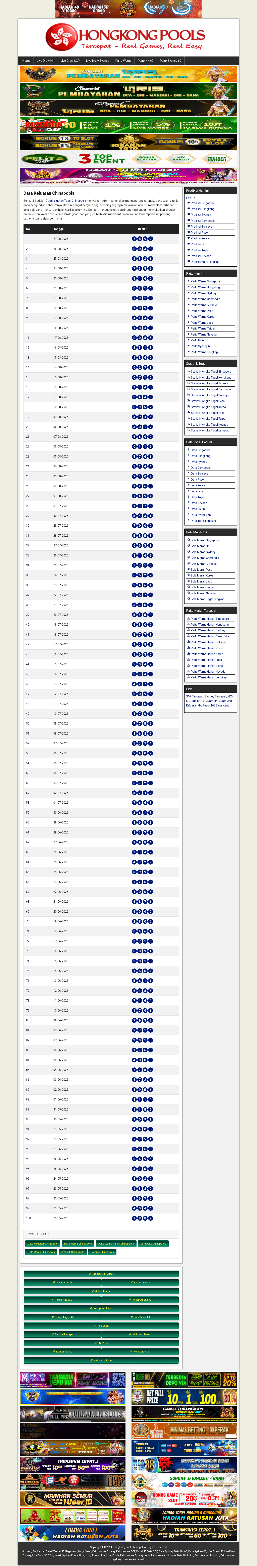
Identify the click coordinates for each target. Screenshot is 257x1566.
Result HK (209, 705)
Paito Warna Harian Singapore (209, 618)
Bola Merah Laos (201, 581)
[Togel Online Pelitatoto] (128, 159)
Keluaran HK (193, 705)
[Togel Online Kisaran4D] (128, 125)
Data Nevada (198, 503)
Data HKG (213, 700)
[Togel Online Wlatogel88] (72, 1482)
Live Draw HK (45, 60)
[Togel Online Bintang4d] (72, 1465)
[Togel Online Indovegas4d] (184, 1533)
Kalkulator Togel (102, 1360)
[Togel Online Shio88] (184, 1516)
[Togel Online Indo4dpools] (72, 1533)
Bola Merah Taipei (202, 587)
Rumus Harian (141, 1282)
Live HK (190, 198)
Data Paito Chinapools (153, 1243)
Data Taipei (197, 497)
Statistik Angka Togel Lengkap (209, 430)
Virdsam (26, 1551)
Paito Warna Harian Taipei (206, 665)
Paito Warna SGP (125, 1551)
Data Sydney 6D (200, 514)
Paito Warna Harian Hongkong (209, 624)
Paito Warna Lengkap (204, 352)
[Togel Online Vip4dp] (184, 1414)
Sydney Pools (70, 1555)
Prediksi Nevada (200, 256)
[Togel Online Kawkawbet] (72, 1414)
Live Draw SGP (70, 60)
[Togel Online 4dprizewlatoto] (72, 1499)
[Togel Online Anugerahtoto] (184, 1448)
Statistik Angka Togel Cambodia (211, 389)
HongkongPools (109, 1555)
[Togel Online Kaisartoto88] (72, 1516)
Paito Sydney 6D (170, 60)
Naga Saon (84, 1551)
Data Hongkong (200, 456)
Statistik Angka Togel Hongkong (210, 377)
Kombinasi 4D (64, 1351)
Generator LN (64, 1282)
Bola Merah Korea (201, 575)
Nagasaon (71, 1551)
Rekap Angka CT (64, 1299)
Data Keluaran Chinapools (48, 193)
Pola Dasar (102, 1325)
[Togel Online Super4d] (128, 108)
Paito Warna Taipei (202, 328)
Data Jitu (226, 700)
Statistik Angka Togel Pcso (207, 401)
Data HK (141, 1551)
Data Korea (197, 485)
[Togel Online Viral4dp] (128, 176)
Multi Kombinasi (141, 1334)
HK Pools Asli (137, 1559)
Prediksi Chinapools (102, 1252)
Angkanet (55, 1555)
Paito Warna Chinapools (78, 1243)
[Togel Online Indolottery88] (184, 1465)
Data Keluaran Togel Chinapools (66, 200)
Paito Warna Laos (201, 322)
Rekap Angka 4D (64, 1317)
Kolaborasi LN (141, 1351)
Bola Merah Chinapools (41, 1252)
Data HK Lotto (185, 1555)
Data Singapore (200, 450)
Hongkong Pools (89, 1555)
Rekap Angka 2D (102, 1308)
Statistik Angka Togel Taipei (208, 418)
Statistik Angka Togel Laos (207, 412)
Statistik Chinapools (72, 1252)
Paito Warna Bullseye (204, 305)
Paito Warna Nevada (203, 334)
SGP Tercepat (195, 696)
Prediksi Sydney (200, 214)
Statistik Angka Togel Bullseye (209, 395)
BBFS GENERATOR (103, 1273)
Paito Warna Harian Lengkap (208, 677)
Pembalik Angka (63, 1334)
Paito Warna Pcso (201, 310)
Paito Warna (123, 60)
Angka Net (39, 1551)
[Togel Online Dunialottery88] (184, 1431)
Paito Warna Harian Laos (206, 659)
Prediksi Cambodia (202, 220)
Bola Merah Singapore (204, 540)
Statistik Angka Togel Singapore (211, 371)
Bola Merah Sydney (202, 552)
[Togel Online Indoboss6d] (184, 1380)
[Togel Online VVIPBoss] (128, 74)
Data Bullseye (199, 473)
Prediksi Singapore (202, 203)
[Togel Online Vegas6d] (72, 1431)
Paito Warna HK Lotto (163, 1555)
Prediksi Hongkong (202, 209)
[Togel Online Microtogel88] (72, 1380)
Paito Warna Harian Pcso (206, 648)
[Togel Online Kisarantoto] (128, 142)
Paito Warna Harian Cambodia (209, 636)
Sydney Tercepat (215, 696)
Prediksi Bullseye (201, 226)
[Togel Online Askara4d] (72, 1448)
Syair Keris (222, 705)
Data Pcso (197, 479)
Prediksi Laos (199, 244)
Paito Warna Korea (202, 316)
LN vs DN (102, 1342)
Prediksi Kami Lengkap (204, 261)
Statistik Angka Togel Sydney (209, 383)
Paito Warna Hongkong (205, 287)
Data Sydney (198, 462)
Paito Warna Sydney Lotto (135, 1555)
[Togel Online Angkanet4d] (184, 1482)
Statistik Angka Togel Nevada (209, 424)
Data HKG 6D (198, 700)
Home (26, 60)
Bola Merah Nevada (203, 593)
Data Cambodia (200, 467)
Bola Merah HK (199, 546)
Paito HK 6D (146, 60)
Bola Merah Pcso (201, 569)
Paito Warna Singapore (205, 281)
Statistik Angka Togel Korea (208, 407)
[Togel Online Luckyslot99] (184, 1397)
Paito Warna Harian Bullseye (208, 642)
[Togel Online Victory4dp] (72, 1397)
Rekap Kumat (103, 1291)
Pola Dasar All (141, 1317)
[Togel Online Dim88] (128, 91)
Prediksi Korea (199, 238)
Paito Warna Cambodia (205, 299)
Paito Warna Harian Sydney (207, 630)
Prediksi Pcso (199, 232)
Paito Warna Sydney (203, 293)
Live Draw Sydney (97, 60)
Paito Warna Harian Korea (206, 654)
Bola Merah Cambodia (204, 557)
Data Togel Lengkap (203, 520)
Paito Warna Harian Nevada (207, 671)
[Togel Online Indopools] (184, 1499)
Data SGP (152, 1551)
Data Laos (197, 491)
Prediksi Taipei (199, 250)
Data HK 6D (197, 509)
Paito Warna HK (55, 1551)
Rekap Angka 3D (141, 1299)
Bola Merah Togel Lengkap (207, 599)
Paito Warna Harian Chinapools (116, 1243)
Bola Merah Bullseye (203, 563)
